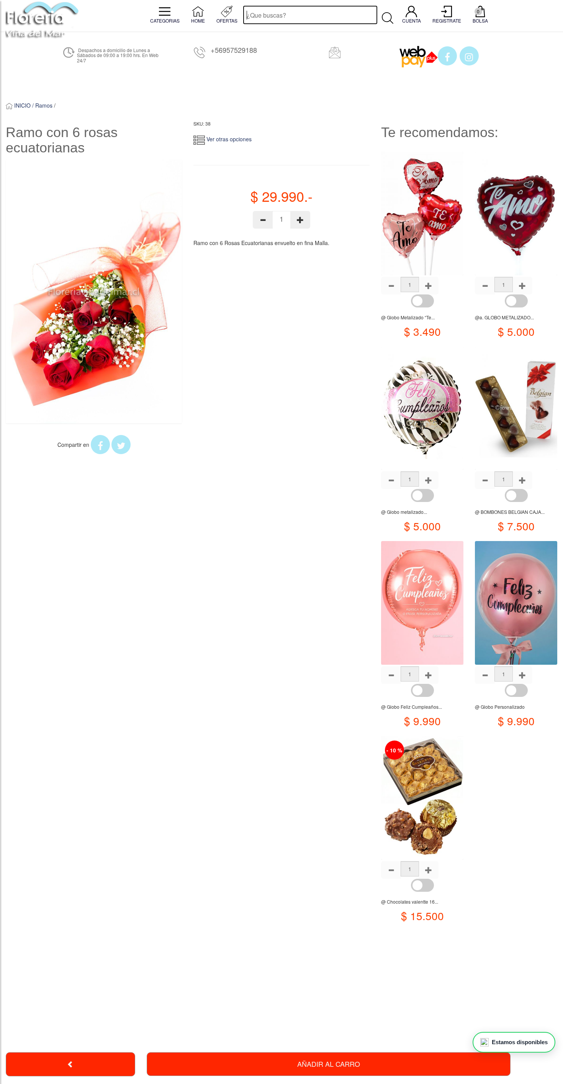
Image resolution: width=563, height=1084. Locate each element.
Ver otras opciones (228, 139)
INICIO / (24, 105)
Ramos (43, 105)
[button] (447, 55)
